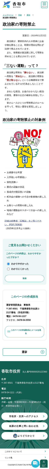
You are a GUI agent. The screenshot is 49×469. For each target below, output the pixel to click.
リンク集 (8, 458)
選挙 (28, 15)
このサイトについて (13, 451)
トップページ (8, 15)
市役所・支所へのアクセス (24, 416)
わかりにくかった (20, 269)
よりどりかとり (26, 436)
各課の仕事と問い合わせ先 (24, 426)
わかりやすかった (20, 264)
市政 (20, 15)
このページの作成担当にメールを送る (26, 331)
